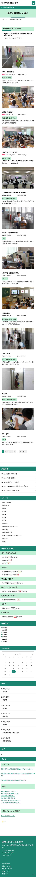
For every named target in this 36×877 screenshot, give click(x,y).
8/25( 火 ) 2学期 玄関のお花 (9, 474)
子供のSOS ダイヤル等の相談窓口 (10, 800)
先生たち (5, 538)
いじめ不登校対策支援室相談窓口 (10, 802)
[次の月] (32, 654)
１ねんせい (5, 505)
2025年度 (4, 630)
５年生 (4, 517)
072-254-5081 (9, 850)
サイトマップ (7, 855)
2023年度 (4, 634)
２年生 (4, 508)
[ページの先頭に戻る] (33, 874)
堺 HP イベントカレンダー (8, 816)
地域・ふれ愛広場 (7, 532)
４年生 (4, 514)
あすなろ (5, 523)
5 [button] (12, 452)
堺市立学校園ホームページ (8, 791)
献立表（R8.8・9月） (12, 617)
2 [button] (5, 452)
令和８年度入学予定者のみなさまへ (12, 535)
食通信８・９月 (11, 608)
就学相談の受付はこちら (8, 796)
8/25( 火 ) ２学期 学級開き (8, 478)
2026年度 (4, 628)
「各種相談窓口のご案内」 (11, 600)
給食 (4, 541)
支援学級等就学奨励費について (10, 793)
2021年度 (4, 639)
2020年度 (4, 641)
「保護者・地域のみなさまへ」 (12, 571)
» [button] (26, 452)
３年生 (4, 511)
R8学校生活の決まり (13, 583)
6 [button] (14, 452)
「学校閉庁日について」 (10, 574)
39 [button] (20, 452)
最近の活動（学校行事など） (10, 526)
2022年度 (4, 637)
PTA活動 (5, 529)
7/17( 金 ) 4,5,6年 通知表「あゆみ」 (10, 490)
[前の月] (3, 654)
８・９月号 (10, 557)
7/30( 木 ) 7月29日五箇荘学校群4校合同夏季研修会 (14, 486)
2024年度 (4, 632)
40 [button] (23, 452)
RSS (5, 821)
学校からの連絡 (7, 502)
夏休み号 (7, 560)
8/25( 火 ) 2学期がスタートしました (10, 482)
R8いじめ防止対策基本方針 (15, 591)
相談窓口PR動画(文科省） (8, 798)
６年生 (4, 520)
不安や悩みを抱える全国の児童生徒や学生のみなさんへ (17, 769)
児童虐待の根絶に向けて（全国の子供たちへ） (13, 780)
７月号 (6, 563)
